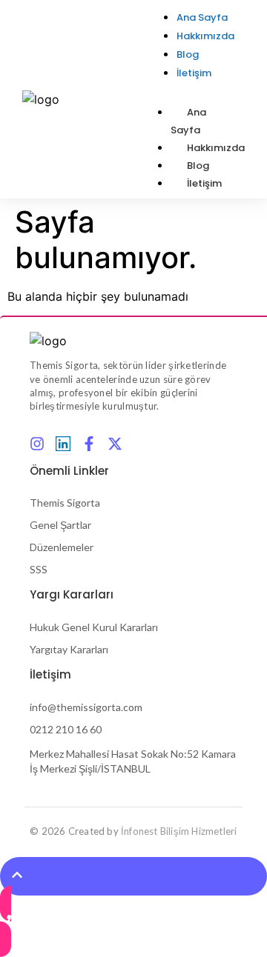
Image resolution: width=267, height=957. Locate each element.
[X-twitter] (115, 443)
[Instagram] (37, 443)
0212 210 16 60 (66, 729)
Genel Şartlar (60, 524)
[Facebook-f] (89, 443)
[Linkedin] (63, 443)
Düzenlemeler (61, 547)
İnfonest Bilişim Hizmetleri (179, 831)
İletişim (204, 183)
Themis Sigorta (65, 502)
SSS (38, 569)
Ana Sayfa (188, 121)
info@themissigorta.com (86, 707)
